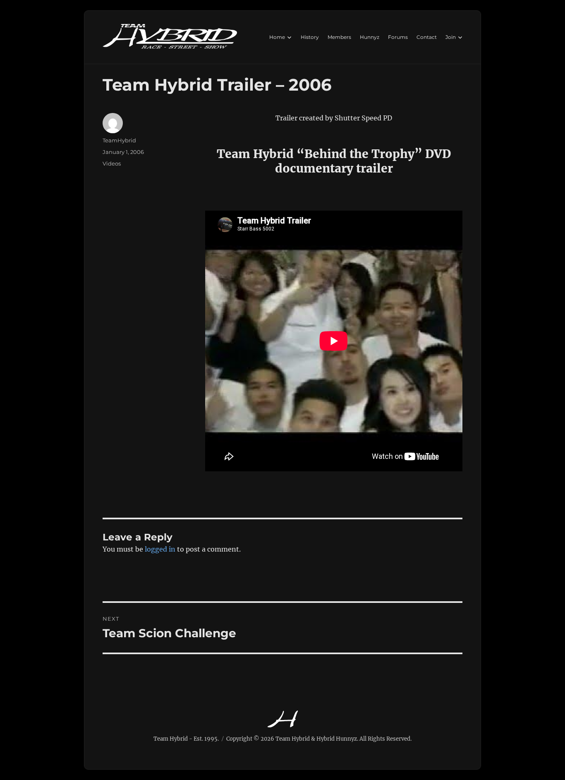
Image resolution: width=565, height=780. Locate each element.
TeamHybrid (119, 140)
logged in (160, 549)
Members (339, 37)
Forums (398, 37)
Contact (427, 37)
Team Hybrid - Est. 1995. (186, 738)
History (310, 37)
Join (450, 37)
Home (277, 37)
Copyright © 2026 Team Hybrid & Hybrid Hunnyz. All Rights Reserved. (319, 738)
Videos (112, 163)
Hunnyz (369, 37)
